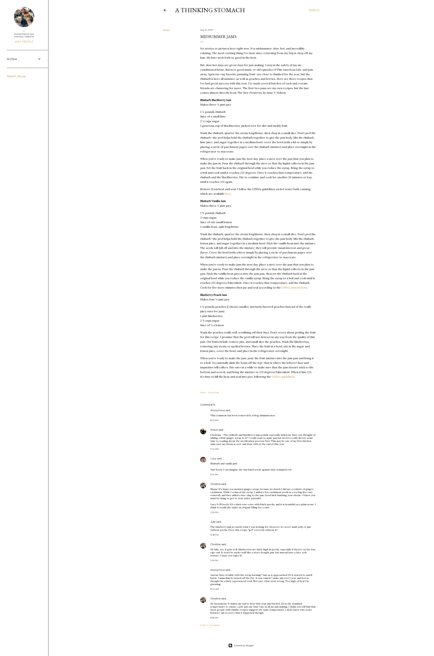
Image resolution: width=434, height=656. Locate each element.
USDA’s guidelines (283, 376)
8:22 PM (214, 420)
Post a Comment (210, 625)
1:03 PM (214, 560)
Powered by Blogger (244, 645)
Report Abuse (16, 76)
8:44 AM (214, 589)
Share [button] (166, 30)
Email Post (213, 392)
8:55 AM (214, 617)
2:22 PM (214, 512)
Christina (215, 484)
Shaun (214, 429)
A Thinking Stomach (210, 10)
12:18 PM (214, 535)
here (228, 193)
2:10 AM (214, 474)
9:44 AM (214, 449)
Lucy (213, 458)
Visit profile (24, 41)
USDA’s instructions (294, 287)
